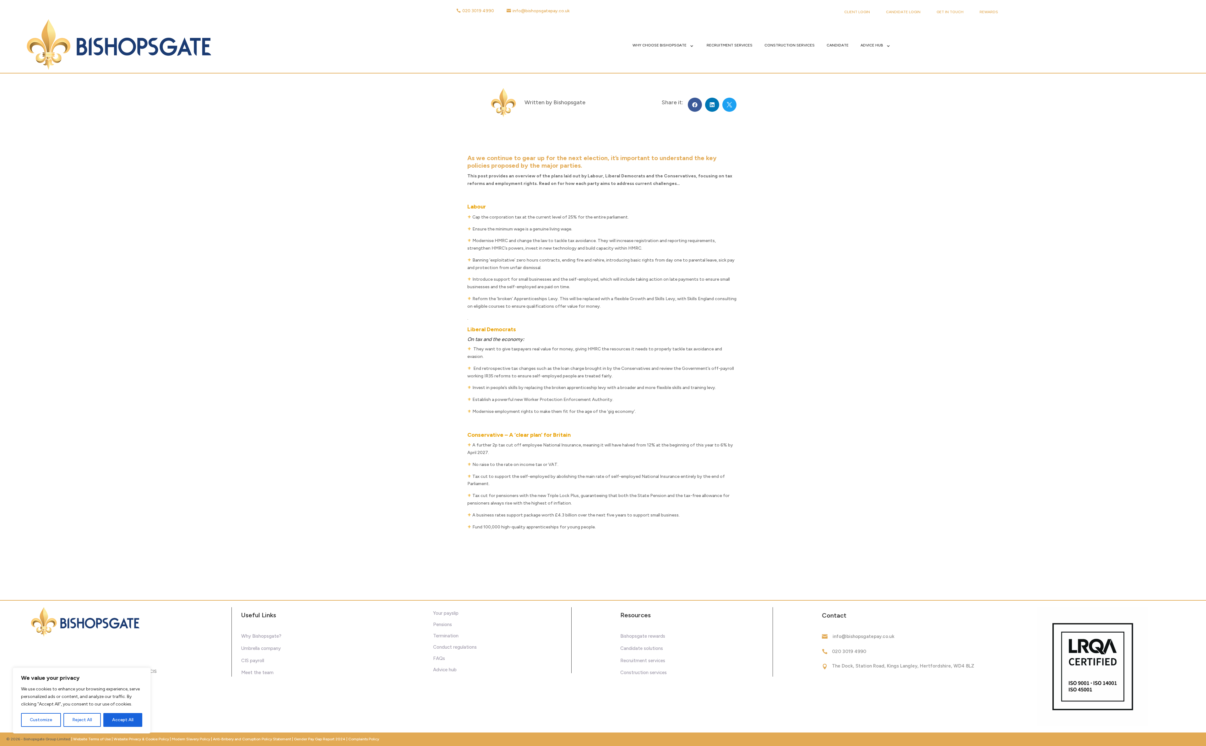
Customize (41, 719)
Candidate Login (903, 12)
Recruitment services (642, 660)
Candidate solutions (641, 648)
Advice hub (445, 670)
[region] (82, 700)
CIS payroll (252, 660)
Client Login (857, 12)
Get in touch (950, 12)
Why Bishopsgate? (261, 636)
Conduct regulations (455, 647)
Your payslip (446, 613)
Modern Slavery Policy (191, 739)
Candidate (838, 45)
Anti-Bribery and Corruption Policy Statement (252, 739)
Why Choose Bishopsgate (660, 45)
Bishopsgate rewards (642, 636)
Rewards (989, 12)
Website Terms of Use (92, 739)
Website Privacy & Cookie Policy (142, 739)
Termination (446, 636)
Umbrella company (261, 648)
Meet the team (257, 672)
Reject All (82, 719)
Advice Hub (872, 45)
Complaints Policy (363, 739)
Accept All (122, 719)
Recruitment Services (729, 45)
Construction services (643, 672)
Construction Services (789, 45)
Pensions (442, 624)
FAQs (439, 658)
